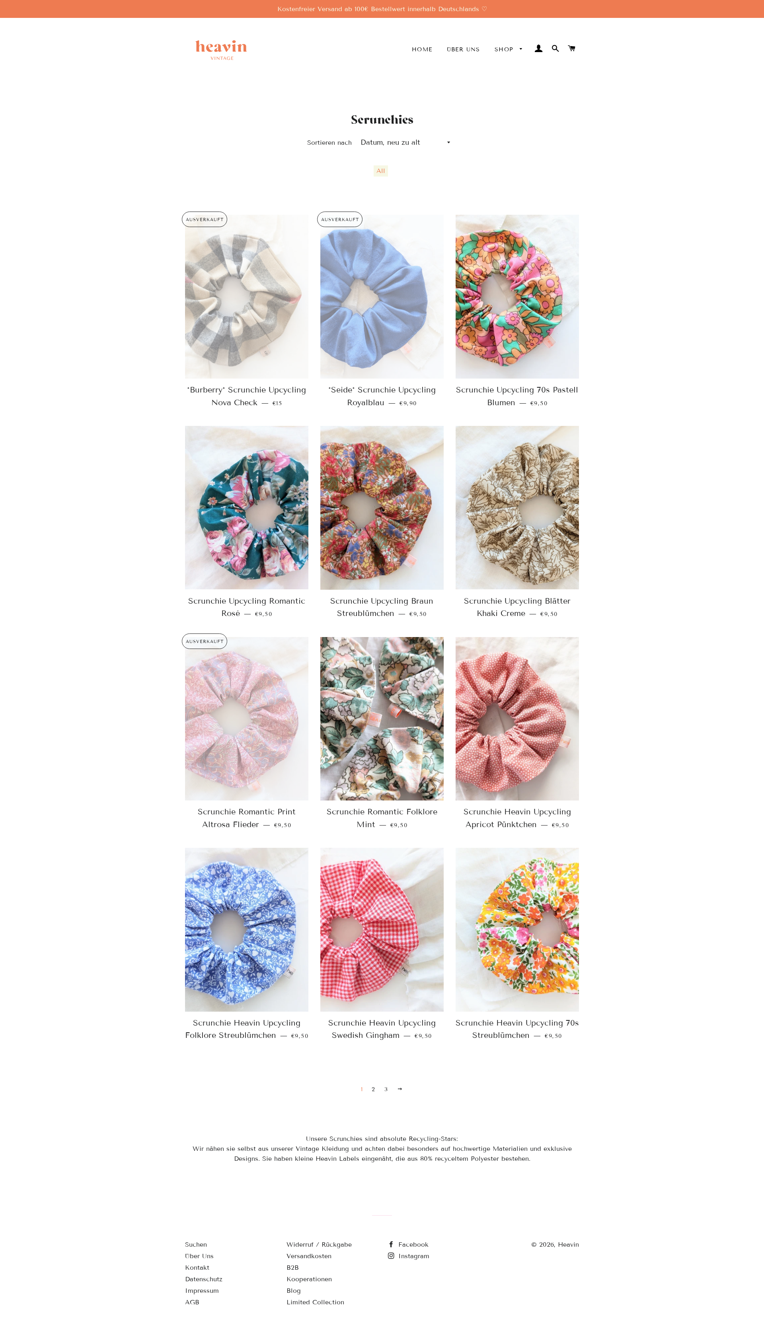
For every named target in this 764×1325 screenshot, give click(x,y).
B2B (292, 1267)
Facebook (412, 1244)
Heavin (568, 1244)
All (380, 171)
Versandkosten (308, 1256)
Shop (505, 49)
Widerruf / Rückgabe (319, 1244)
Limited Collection (315, 1302)
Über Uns (463, 49)
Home (422, 49)
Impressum (202, 1290)
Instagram (412, 1256)
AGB (192, 1302)
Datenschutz (203, 1279)
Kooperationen (309, 1279)
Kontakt (197, 1267)
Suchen (196, 1244)
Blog (293, 1290)
